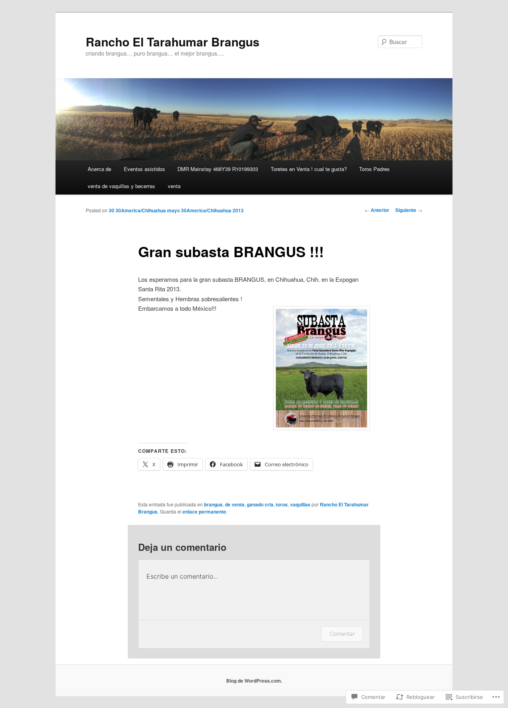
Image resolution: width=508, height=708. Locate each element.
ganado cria (260, 504)
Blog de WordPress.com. (254, 680)
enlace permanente (204, 511)
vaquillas (300, 504)
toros (282, 504)
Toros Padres (374, 169)
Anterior (377, 210)
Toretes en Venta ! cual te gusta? (309, 169)
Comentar (342, 633)
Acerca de (99, 169)
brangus (213, 504)
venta (174, 186)
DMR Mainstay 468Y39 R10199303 (217, 169)
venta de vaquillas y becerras (121, 186)
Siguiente (408, 210)
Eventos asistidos (144, 169)
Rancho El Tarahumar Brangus (173, 41)
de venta (234, 504)
